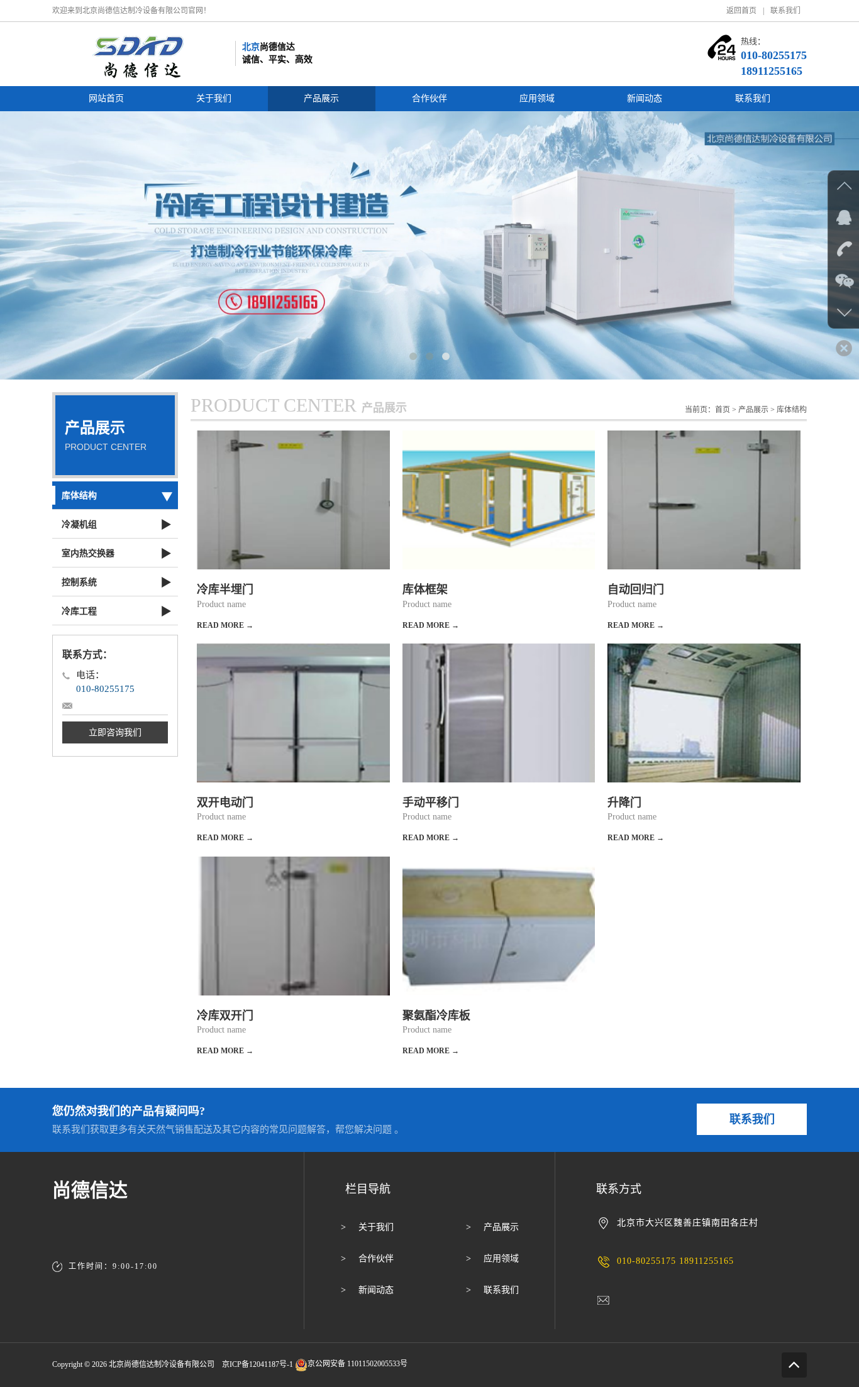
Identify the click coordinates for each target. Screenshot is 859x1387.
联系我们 (785, 10)
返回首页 (741, 10)
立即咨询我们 (115, 732)
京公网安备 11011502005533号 (357, 1363)
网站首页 (106, 98)
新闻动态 (644, 98)
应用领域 (537, 98)
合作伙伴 (429, 98)
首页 (722, 409)
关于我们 (213, 98)
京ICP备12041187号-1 (257, 1363)
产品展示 (321, 98)
